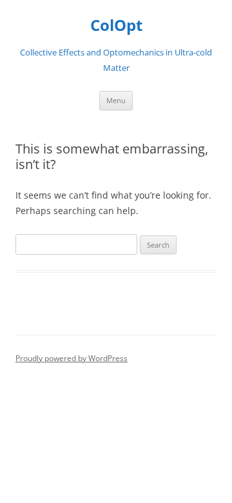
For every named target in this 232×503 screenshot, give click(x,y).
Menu (116, 100)
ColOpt (116, 25)
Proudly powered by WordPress (71, 358)
